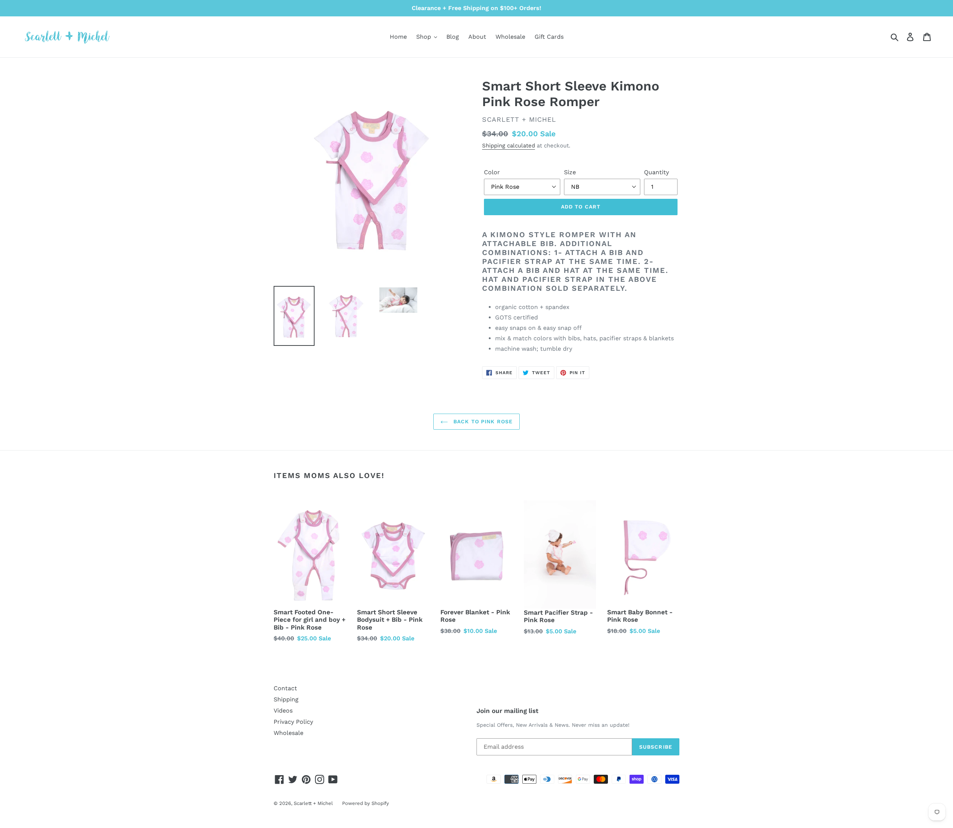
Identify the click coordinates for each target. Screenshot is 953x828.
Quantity (656, 172)
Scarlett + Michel (313, 803)
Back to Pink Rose (482, 421)
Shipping (286, 699)
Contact (285, 688)
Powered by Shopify (365, 803)
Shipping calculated (508, 145)
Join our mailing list (507, 710)
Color (492, 172)
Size (570, 172)
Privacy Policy (293, 721)
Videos (283, 710)
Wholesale (288, 732)
